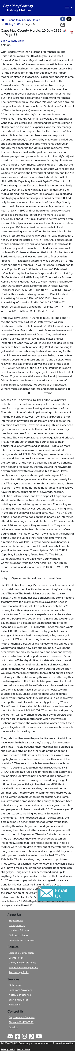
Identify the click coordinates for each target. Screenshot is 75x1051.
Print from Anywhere (20, 989)
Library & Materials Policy (22, 962)
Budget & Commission (21, 952)
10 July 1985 (13, 24)
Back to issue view (12, 40)
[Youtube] (38, 1036)
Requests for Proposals (21, 940)
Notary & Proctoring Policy (23, 967)
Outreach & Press (18, 935)
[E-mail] (62, 25)
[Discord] (11, 1036)
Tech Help (14, 1004)
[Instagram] (24, 1036)
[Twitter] (69, 19)
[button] (68, 7)
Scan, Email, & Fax (18, 999)
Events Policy (16, 957)
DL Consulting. (23, 1043)
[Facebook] (62, 19)
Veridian (70, 1043)
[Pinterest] (31, 1036)
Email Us (13, 1027)
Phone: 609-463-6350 (21, 1022)
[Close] (40, 887)
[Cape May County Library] (3, 21)
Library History (17, 925)
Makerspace (15, 985)
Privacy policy (8, 1049)
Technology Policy (19, 972)
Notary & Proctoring (20, 994)
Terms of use (23, 1049)
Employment (16, 920)
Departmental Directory (22, 1017)
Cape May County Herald (24, 20)
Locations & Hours (19, 930)
